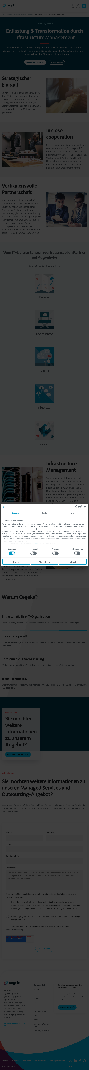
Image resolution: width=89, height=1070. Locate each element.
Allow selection (44, 562)
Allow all (73, 562)
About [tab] (73, 513)
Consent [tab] (15, 513)
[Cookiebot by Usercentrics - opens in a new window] (77, 506)
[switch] (33, 553)
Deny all (16, 562)
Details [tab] (44, 513)
